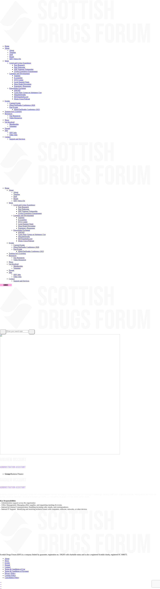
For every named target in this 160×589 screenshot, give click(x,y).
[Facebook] (0, 582)
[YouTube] (0, 586)
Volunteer (13, 126)
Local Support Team (21, 82)
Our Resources (14, 116)
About (7, 48)
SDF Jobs (13, 133)
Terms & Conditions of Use (15, 569)
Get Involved (9, 122)
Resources (8, 114)
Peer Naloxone (19, 67)
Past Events (13, 107)
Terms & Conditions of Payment (17, 571)
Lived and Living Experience (20, 63)
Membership (14, 124)
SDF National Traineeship (23, 69)
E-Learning (18, 78)
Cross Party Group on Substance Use (28, 93)
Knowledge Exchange (17, 88)
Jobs (6, 131)
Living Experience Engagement (25, 71)
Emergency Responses (22, 86)
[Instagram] (0, 584)
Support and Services (17, 139)
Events (7, 101)
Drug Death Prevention (22, 84)
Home (7, 46)
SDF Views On (15, 59)
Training (17, 76)
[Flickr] (0, 588)
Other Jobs (13, 135)
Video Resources (15, 118)
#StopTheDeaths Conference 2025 (27, 109)
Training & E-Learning (13, 112)
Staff (11, 55)
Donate (7, 128)
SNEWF (17, 90)
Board (11, 57)
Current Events (14, 103)
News (7, 120)
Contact (7, 137)
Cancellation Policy (12, 578)
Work (7, 61)
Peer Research (19, 65)
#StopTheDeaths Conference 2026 (22, 105)
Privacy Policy (10, 573)
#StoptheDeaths (20, 95)
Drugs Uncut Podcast (22, 99)
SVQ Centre (18, 80)
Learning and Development (19, 74)
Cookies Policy (10, 575)
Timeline (12, 52)
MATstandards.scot (21, 97)
